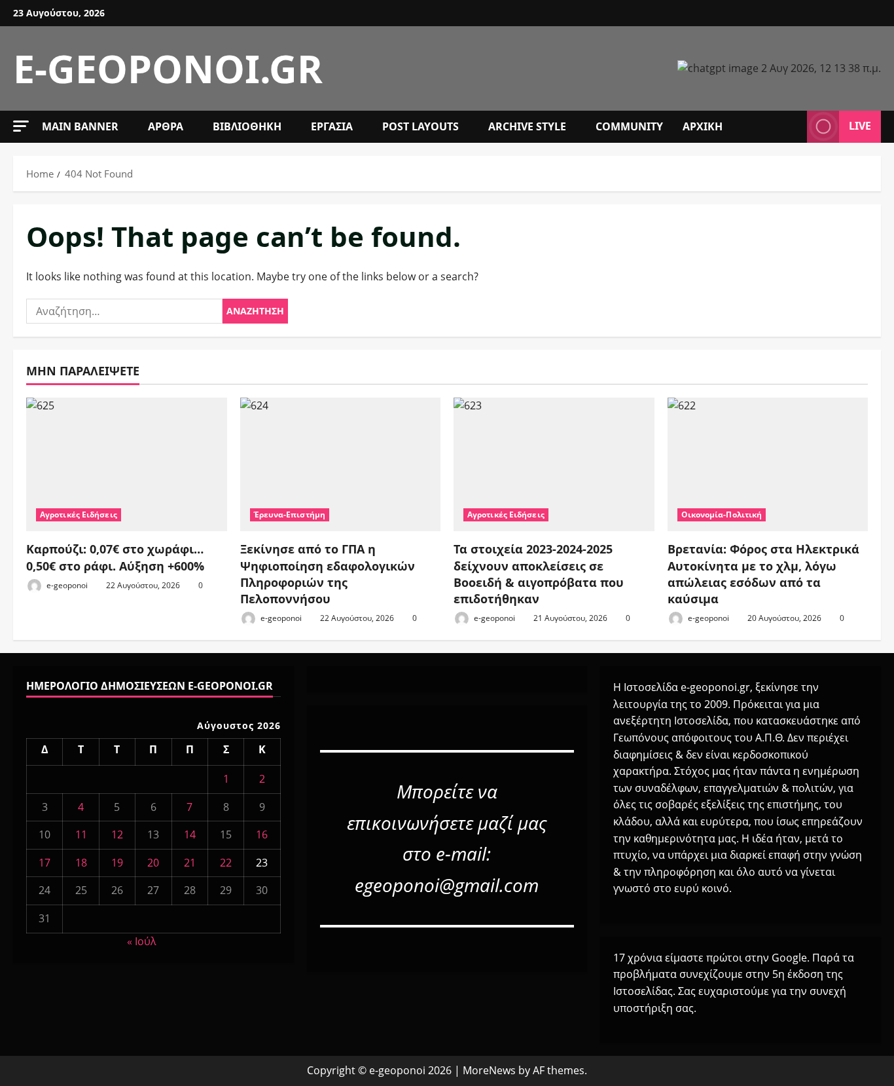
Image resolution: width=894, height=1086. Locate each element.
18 (81, 862)
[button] (21, 126)
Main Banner (80, 126)
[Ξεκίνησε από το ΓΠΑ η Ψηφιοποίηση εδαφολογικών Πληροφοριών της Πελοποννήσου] (340, 464)
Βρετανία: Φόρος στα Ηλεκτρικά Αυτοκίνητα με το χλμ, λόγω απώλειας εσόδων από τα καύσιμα (763, 574)
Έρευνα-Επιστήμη (290, 514)
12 (117, 834)
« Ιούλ (141, 941)
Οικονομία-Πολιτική (721, 514)
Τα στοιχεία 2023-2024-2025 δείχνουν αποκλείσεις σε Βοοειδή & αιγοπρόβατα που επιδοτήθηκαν (539, 574)
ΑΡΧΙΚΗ (703, 126)
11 (81, 834)
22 (226, 862)
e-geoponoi (66, 585)
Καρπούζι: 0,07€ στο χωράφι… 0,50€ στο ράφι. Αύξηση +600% (115, 557)
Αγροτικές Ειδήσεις (78, 514)
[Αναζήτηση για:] (124, 311)
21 (190, 862)
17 (44, 862)
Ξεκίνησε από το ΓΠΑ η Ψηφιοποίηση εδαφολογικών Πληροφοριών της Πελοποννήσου (327, 574)
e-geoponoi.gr (168, 68)
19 (117, 862)
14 (190, 834)
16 (262, 834)
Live (860, 126)
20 (153, 862)
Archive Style (527, 126)
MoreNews (489, 1070)
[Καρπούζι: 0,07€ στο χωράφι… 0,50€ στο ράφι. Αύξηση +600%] (126, 464)
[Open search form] (793, 126)
